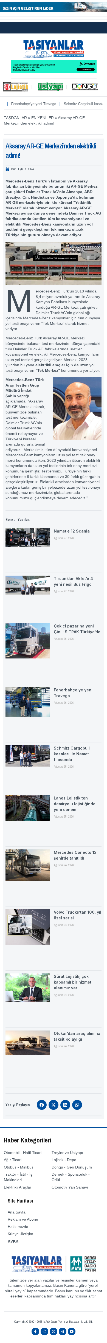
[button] (42, 1105)
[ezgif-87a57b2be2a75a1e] (53, 11)
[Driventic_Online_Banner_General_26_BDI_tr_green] (54, 71)
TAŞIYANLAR (15, 118)
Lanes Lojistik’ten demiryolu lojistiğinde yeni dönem (74, 804)
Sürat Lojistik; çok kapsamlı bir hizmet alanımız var (72, 982)
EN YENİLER (42, 118)
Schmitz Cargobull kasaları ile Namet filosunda (72, 754)
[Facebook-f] (35, 1331)
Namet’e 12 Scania (72, 531)
